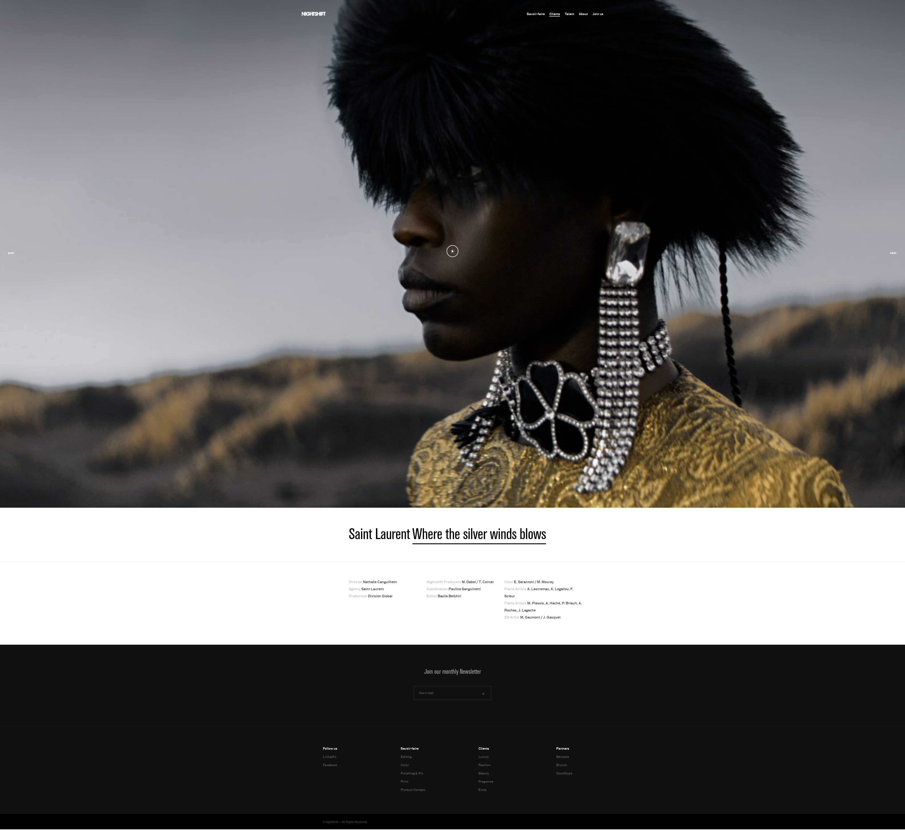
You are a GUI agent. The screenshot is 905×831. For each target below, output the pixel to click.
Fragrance (485, 783)
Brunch (561, 767)
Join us (597, 14)
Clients (554, 14)
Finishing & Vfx (412, 775)
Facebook (330, 767)
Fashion (484, 767)
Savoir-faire (536, 14)
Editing (406, 758)
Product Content (413, 791)
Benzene (562, 758)
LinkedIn (329, 758)
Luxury (483, 758)
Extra (482, 791)
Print (404, 783)
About (583, 14)
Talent (569, 14)
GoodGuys (564, 775)
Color (405, 767)
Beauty (483, 775)
